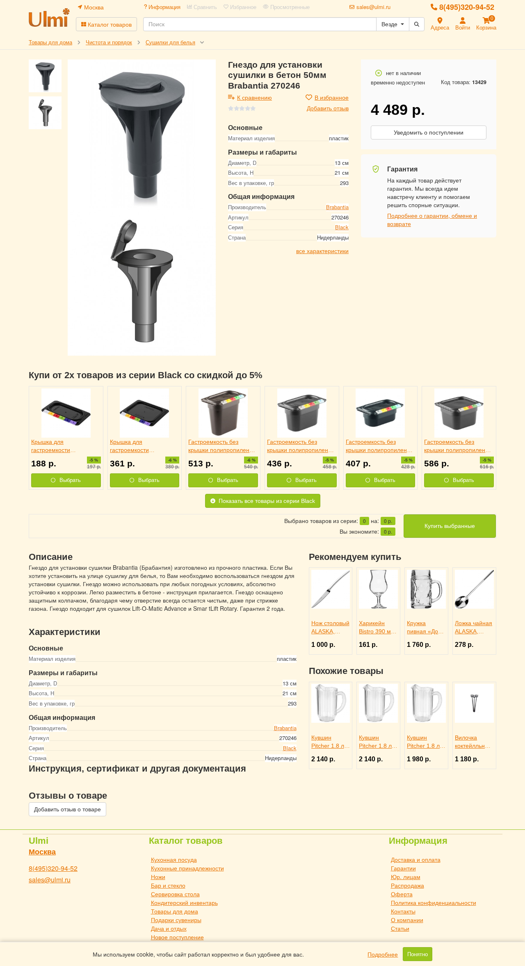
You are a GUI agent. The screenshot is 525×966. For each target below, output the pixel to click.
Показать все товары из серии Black (267, 501)
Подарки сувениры (176, 920)
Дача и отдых (169, 928)
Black (342, 227)
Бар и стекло (168, 885)
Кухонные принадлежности (187, 868)
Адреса (440, 27)
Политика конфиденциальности (433, 902)
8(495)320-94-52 (466, 7)
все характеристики (322, 250)
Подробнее (383, 954)
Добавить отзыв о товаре (67, 809)
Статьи (400, 928)
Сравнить (204, 7)
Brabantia (337, 207)
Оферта (402, 894)
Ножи (158, 876)
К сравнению (254, 97)
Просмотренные (289, 7)
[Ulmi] (49, 17)
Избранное (242, 7)
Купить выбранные (450, 526)
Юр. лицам (405, 876)
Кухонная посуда (174, 859)
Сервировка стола (175, 894)
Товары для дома (174, 911)
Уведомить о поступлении (428, 132)
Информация (163, 7)
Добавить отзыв (328, 108)
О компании (407, 920)
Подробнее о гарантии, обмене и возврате (432, 219)
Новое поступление (177, 937)
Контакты (403, 911)
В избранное (332, 97)
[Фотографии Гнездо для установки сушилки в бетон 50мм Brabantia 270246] (142, 133)
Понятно (417, 954)
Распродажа (407, 885)
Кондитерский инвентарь (184, 902)
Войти (462, 27)
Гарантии (403, 868)
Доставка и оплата (416, 859)
